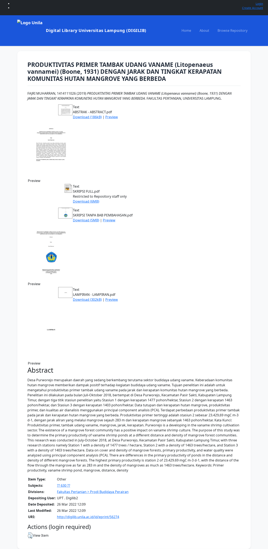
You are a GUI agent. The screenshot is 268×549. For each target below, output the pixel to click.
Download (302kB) (87, 299)
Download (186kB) (87, 117)
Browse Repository (232, 30)
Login (259, 4)
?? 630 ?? (63, 485)
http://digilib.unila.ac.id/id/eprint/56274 (88, 517)
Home (186, 30)
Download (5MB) (86, 220)
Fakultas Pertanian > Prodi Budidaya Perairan (93, 491)
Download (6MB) (86, 201)
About (204, 30)
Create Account (252, 8)
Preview (111, 117)
